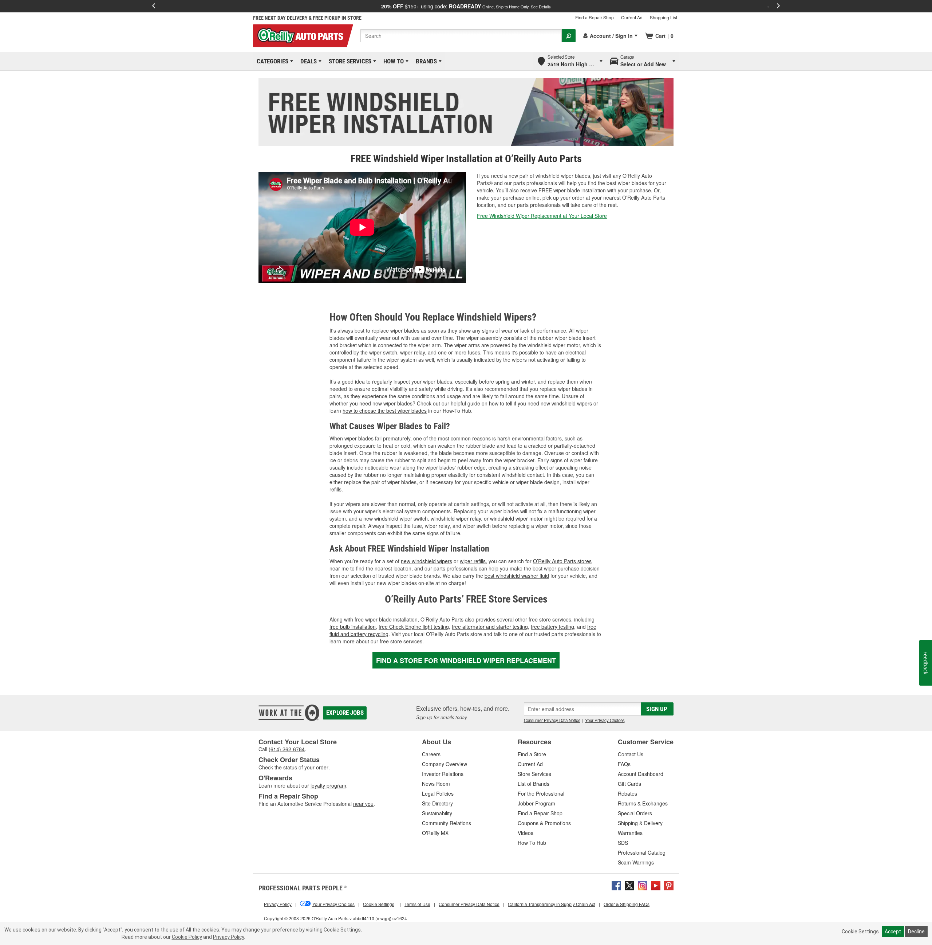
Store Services (349, 61)
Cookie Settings (860, 931)
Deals (307, 61)
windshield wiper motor (516, 518)
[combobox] (461, 35)
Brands (425, 61)
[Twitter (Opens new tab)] (629, 885)
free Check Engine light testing (414, 626)
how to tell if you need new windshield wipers (540, 403)
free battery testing (552, 626)
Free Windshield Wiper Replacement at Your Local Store (542, 215)
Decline (916, 931)
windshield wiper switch (401, 518)
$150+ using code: (466, 6)
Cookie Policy (187, 937)
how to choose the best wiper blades (385, 410)
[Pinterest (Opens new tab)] (669, 885)
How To (392, 61)
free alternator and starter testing (490, 626)
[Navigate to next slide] (778, 6)
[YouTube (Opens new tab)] (655, 885)
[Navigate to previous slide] (153, 6)
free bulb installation (352, 626)
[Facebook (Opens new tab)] (616, 885)
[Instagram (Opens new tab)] (642, 885)
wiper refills (473, 561)
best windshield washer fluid (517, 575)
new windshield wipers (426, 561)
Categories (271, 61)
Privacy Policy (228, 937)
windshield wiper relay (456, 518)
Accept (893, 931)
